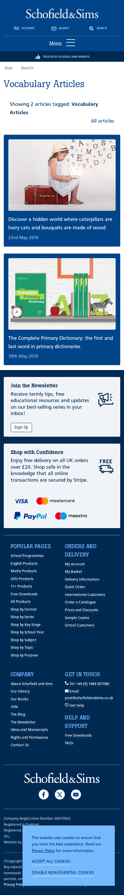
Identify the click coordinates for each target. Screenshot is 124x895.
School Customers (79, 625)
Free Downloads (24, 594)
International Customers (85, 595)
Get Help (76, 706)
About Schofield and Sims (31, 684)
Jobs (14, 707)
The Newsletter (23, 722)
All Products (21, 602)
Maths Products (24, 571)
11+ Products (21, 586)
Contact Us (20, 745)
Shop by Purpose (24, 655)
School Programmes (27, 556)
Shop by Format (24, 609)
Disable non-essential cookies (63, 873)
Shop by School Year (27, 632)
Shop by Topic (22, 648)
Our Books (19, 699)
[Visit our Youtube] (76, 794)
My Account (75, 564)
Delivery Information (82, 579)
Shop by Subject (23, 640)
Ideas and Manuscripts (29, 730)
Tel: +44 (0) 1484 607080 (89, 684)
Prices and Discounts (81, 610)
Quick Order (75, 587)
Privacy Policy (43, 851)
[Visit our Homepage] (62, 13)
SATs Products (22, 579)
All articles (102, 121)
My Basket (73, 572)
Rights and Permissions (29, 738)
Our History (20, 691)
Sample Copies (77, 618)
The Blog (18, 714)
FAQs (69, 743)
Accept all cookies (51, 862)
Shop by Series (22, 617)
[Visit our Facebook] (44, 794)
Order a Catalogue (80, 602)
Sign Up (21, 427)
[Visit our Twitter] (60, 794)
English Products (24, 564)
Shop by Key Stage (26, 625)
